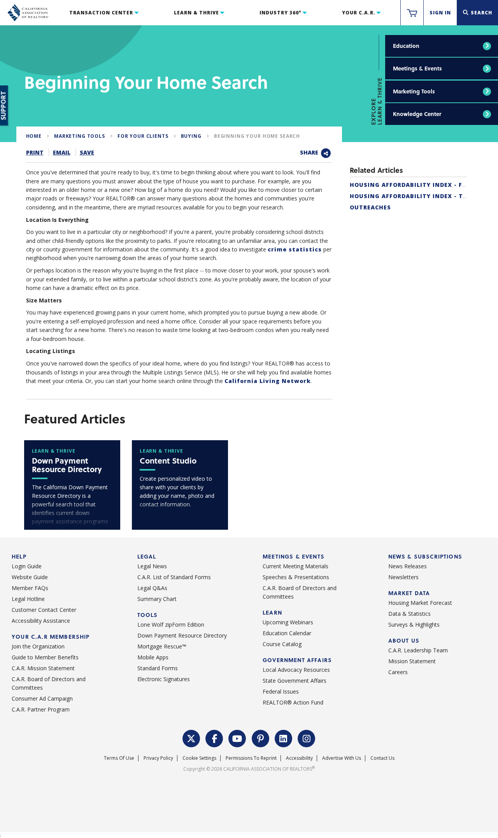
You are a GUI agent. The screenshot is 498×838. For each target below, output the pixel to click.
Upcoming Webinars (288, 622)
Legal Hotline (28, 599)
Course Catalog (282, 644)
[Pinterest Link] (261, 737)
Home (34, 136)
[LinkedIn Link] (284, 737)
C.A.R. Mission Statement (43, 668)
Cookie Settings (199, 758)
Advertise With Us (341, 758)
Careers (398, 672)
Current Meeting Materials (295, 566)
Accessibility (299, 758)
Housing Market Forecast (420, 602)
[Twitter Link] (191, 737)
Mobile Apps (152, 657)
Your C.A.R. (358, 12)
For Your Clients (142, 136)
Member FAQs (30, 588)
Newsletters (403, 577)
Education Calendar (287, 633)
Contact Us (382, 758)
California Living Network (267, 381)
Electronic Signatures (163, 679)
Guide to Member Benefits (45, 657)
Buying (191, 136)
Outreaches (370, 207)
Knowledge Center (417, 114)
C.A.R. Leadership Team (418, 650)
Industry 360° (280, 12)
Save (87, 152)
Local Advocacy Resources (296, 669)
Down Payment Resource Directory (182, 635)
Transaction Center (101, 12)
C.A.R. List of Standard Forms (174, 577)
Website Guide (30, 577)
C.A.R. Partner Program (41, 709)
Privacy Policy (158, 758)
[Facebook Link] (214, 737)
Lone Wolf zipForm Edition (170, 624)
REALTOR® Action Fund (293, 702)
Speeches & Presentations (296, 577)
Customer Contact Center (44, 609)
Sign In (440, 12)
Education (406, 46)
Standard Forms (157, 668)
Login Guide (27, 566)
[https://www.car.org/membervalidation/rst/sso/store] (412, 13)
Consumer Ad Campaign (42, 698)
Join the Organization (38, 646)
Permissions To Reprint (251, 758)
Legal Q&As (152, 588)
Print (35, 152)
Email (61, 152)
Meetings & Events (417, 68)
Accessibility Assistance (41, 620)
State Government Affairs (294, 680)
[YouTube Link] (237, 737)
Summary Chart (157, 599)
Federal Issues (281, 691)
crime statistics (295, 249)
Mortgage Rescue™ (161, 646)
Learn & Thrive (196, 12)
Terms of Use (119, 758)
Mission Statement (412, 661)
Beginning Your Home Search (257, 136)
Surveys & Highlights (414, 624)
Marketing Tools (414, 91)
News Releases (407, 566)
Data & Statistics (409, 613)
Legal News (152, 566)
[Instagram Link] (306, 737)
